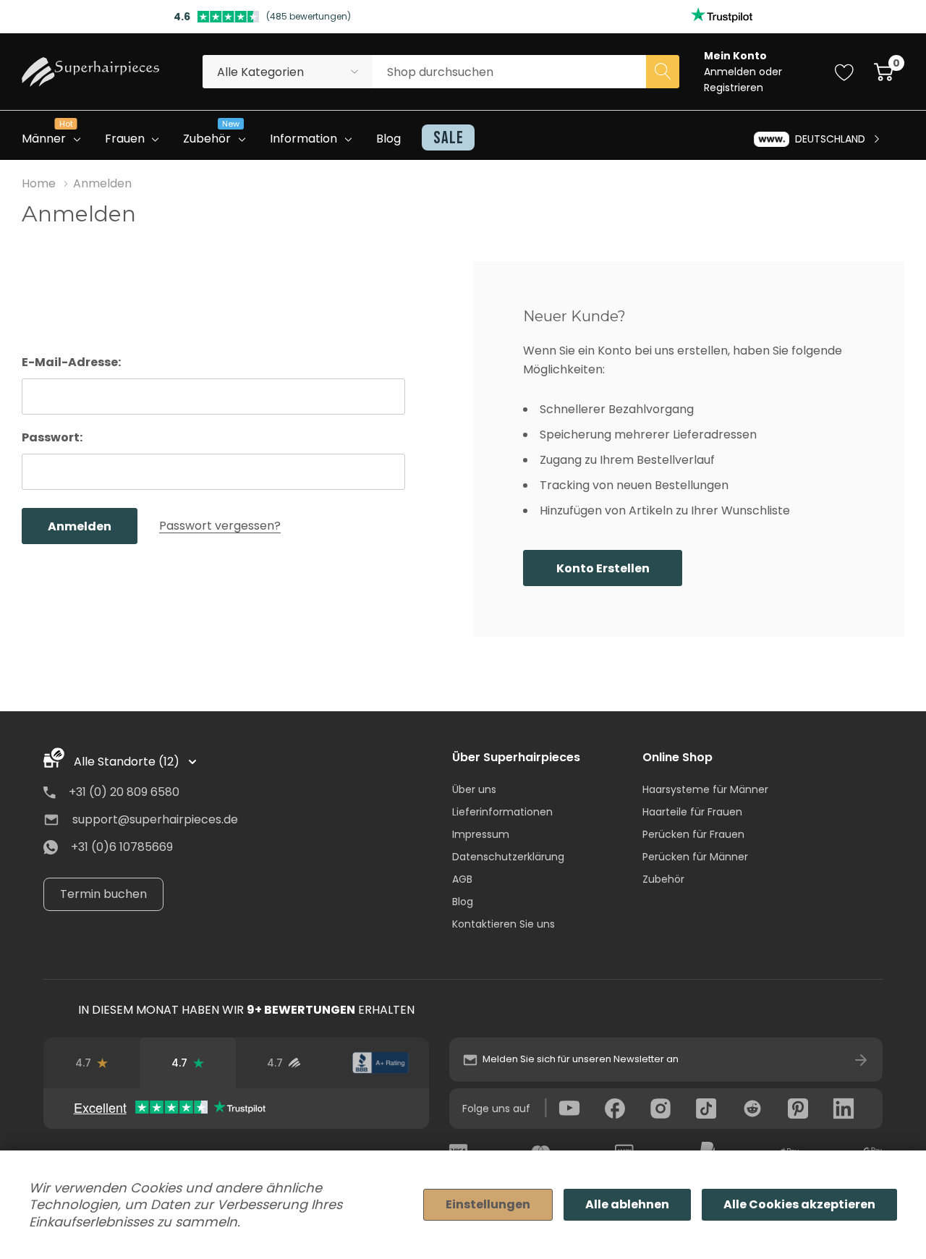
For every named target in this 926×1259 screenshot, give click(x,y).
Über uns (474, 789)
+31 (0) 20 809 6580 (124, 792)
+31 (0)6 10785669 (122, 847)
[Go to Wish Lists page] (844, 72)
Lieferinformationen (502, 812)
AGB (462, 879)
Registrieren (733, 87)
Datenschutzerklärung (508, 856)
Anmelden (731, 71)
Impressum (480, 834)
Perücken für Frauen (693, 834)
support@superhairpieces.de (155, 819)
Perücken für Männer (695, 856)
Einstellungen (488, 1204)
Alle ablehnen (627, 1204)
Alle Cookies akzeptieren (799, 1204)
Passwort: (52, 437)
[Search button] (662, 71)
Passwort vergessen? (220, 525)
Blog (462, 901)
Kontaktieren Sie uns (503, 924)
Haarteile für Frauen (692, 812)
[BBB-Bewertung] (380, 1063)
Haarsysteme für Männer (705, 789)
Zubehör (663, 879)
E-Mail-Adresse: (71, 362)
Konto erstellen (603, 568)
